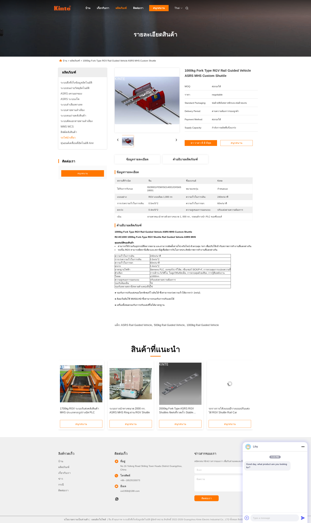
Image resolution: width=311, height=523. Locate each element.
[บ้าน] (63, 8)
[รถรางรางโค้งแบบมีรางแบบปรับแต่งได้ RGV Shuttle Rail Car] (230, 383)
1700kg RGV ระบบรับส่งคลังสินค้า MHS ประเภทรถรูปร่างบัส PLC (79, 410)
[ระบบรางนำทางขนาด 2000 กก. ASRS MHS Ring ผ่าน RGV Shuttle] (130, 383)
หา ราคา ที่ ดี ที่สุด (201, 143)
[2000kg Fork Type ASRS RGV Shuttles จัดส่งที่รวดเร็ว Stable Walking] (180, 383)
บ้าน (88, 8)
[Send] (302, 517)
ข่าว (60, 478)
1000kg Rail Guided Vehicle (203, 325)
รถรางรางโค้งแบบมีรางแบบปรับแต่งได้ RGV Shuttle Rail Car (229, 410)
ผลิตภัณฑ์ (121, 8)
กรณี (61, 484)
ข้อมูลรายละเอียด (137, 159)
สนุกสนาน (159, 8)
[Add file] (247, 517)
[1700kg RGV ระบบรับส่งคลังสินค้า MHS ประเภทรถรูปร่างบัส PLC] (81, 383)
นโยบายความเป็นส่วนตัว (76, 519)
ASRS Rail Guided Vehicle (136, 325)
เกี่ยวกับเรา (103, 8)
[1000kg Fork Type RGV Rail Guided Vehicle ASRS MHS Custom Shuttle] (147, 100)
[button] (64, 391)
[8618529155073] (117, 500)
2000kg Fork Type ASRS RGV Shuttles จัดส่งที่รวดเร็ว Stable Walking (176, 410)
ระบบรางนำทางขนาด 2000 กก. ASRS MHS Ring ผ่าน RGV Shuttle (129, 410)
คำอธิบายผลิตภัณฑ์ (185, 159)
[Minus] (303, 447)
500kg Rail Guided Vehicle (169, 325)
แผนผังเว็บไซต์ (98, 519)
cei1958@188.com (130, 491)
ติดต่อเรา (138, 8)
